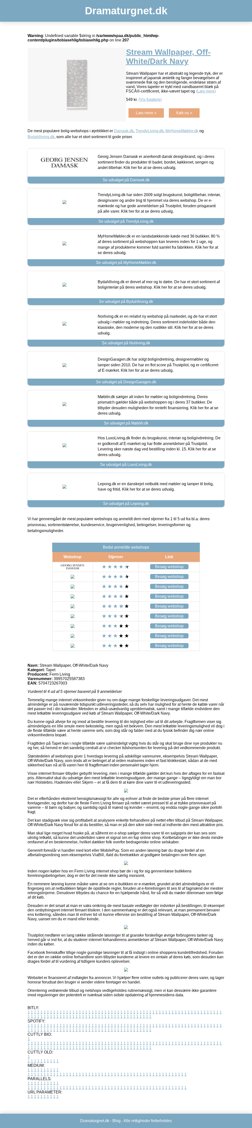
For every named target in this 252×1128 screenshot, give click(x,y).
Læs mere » (146, 113)
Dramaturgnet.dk (126, 11)
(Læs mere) (206, 91)
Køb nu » (184, 113)
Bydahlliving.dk (41, 137)
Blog (116, 1121)
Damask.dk (124, 131)
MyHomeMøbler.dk (181, 131)
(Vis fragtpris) (150, 99)
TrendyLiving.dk (149, 131)
